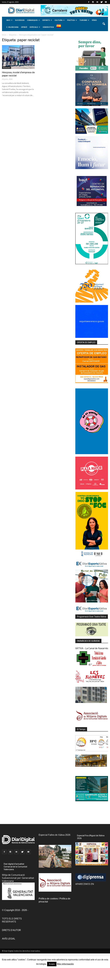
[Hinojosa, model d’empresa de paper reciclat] (18, 57)
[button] (103, 23)
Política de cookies (48, 898)
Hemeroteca (48, 27)
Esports (46, 20)
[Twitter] (101, 2)
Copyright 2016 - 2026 (15, 910)
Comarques (32, 20)
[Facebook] (89, 2)
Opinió (24, 27)
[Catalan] (59, 28)
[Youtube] (106, 2)
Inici (8, 20)
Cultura (58, 20)
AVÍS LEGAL (8, 938)
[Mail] (97, 2)
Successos (19, 20)
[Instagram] (93, 2)
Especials (34, 27)
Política (71, 20)
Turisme (83, 20)
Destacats (6, 68)
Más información (65, 964)
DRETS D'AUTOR (11, 930)
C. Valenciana (12, 27)
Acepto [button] (52, 964)
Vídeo (94, 20)
